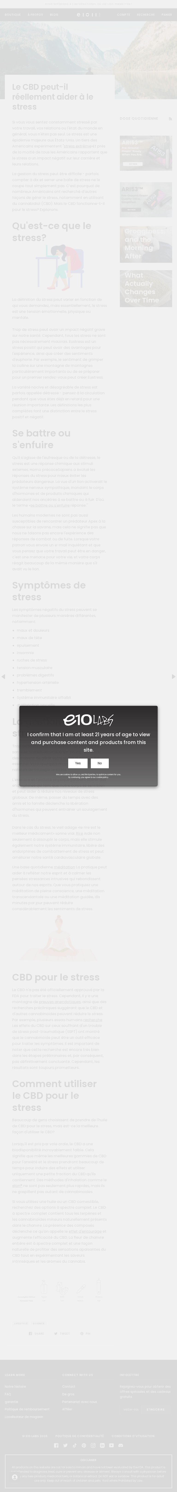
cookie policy (102, 777)
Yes (78, 763)
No (100, 763)
